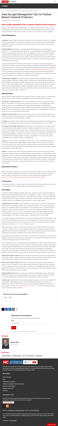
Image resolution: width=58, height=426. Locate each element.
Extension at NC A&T (8, 388)
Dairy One (33, 285)
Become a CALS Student (9, 386)
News (3, 10)
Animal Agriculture (17, 355)
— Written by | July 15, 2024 (11, 20)
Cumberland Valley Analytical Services (18, 285)
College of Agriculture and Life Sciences (13, 384)
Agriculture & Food (6, 355)
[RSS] (7, 406)
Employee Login (52, 424)
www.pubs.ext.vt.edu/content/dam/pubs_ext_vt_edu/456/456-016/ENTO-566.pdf (22, 177)
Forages (5, 6)
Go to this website (18, 224)
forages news (39, 355)
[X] (4, 406)
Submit (13, 327)
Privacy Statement (34, 410)
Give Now (5, 390)
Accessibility (13, 420)
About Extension (7, 377)
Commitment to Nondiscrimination (16, 410)
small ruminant (30, 355)
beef (24, 355)
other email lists (23, 331)
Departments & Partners (9, 381)
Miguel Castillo (10, 20)
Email (12, 320)
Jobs (4, 379)
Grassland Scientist (14, 344)
